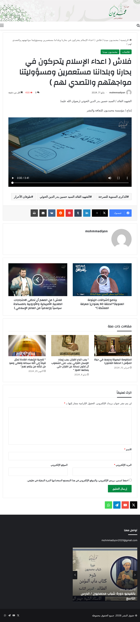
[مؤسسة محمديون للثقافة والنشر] (70, 11)
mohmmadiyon (117, 92)
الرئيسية (124, 40)
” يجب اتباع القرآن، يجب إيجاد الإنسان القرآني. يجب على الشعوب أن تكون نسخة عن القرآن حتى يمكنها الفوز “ (70, 364)
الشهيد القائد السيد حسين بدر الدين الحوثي (65, 196)
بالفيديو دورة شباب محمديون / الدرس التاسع (108, 596)
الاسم (128, 449)
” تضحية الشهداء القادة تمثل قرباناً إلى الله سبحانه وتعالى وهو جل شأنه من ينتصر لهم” (27, 363)
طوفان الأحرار (22, 196)
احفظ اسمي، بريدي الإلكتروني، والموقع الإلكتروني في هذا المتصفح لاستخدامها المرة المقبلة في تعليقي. (78, 480)
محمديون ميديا (111, 40)
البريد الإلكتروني (123, 464)
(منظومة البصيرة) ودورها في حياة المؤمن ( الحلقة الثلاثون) (113, 361)
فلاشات (126, 51)
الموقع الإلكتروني (59, 464)
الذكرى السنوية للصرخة (112, 196)
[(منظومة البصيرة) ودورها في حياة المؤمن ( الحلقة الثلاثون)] (113, 345)
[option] (105, 575)
